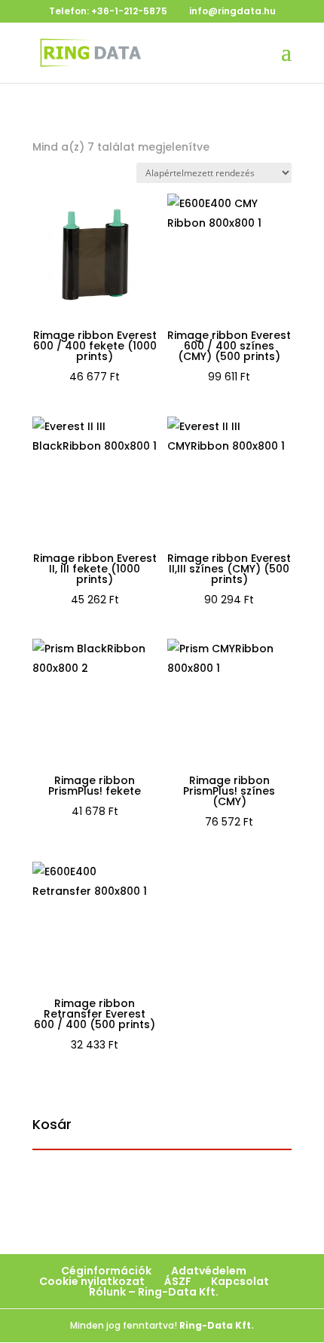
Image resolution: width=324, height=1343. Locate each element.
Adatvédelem (208, 1270)
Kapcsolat (240, 1281)
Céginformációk (106, 1270)
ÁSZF (177, 1281)
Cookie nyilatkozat (92, 1281)
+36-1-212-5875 (129, 11)
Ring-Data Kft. (216, 1325)
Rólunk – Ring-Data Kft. (154, 1291)
